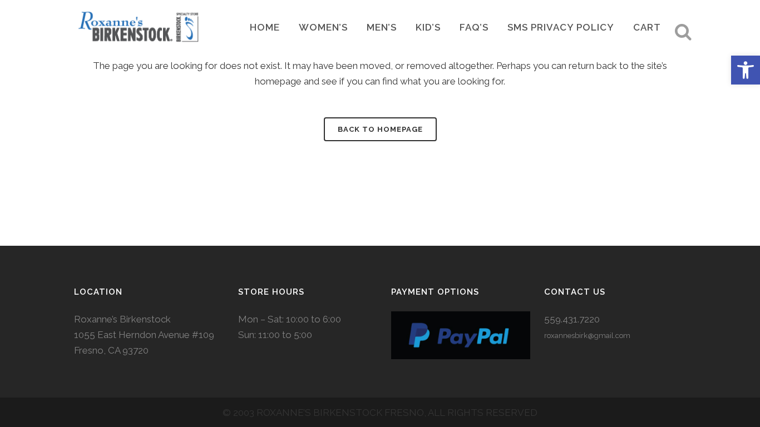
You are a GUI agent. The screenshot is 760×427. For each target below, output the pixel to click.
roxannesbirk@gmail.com (587, 335)
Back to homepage (380, 129)
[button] (745, 70)
